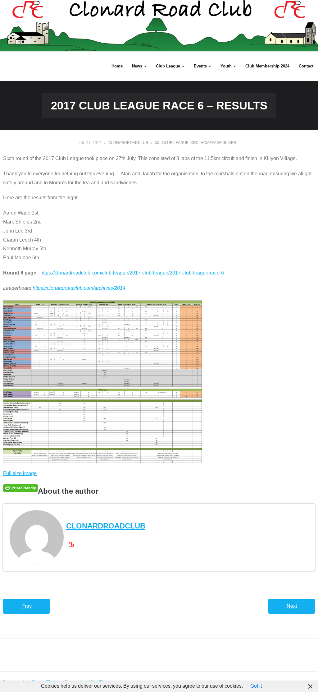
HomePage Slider (218, 143)
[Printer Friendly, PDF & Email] (20, 488)
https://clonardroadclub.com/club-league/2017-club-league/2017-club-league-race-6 (132, 272)
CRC (194, 143)
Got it (256, 686)
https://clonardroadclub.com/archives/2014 (79, 288)
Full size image (20, 473)
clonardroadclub (128, 143)
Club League (175, 143)
